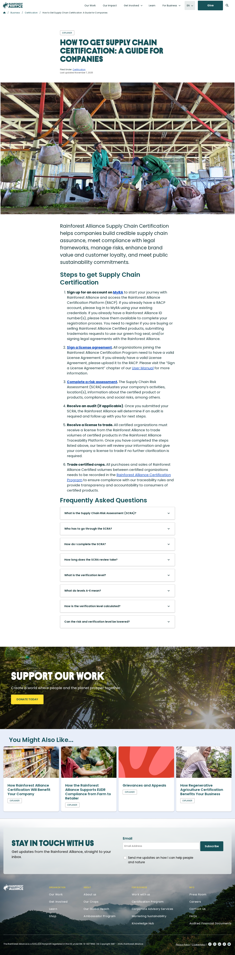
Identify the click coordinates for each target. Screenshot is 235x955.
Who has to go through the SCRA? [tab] (88, 529)
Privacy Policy (183, 944)
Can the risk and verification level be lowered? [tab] (97, 622)
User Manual (143, 368)
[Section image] (31, 776)
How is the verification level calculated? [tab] (92, 606)
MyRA (118, 292)
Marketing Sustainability (149, 916)
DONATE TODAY (27, 699)
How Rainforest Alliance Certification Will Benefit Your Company (29, 789)
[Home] (13, 5)
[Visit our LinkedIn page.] (219, 944)
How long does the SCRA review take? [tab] (91, 560)
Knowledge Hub (143, 923)
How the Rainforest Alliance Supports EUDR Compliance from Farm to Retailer (88, 792)
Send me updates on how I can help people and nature (160, 860)
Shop (52, 916)
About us (90, 894)
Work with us (141, 894)
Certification (31, 12)
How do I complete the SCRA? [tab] (85, 544)
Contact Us (197, 909)
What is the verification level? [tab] (85, 575)
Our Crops (91, 902)
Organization (57, 887)
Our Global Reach (96, 909)
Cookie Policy (199, 944)
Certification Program (148, 902)
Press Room (197, 894)
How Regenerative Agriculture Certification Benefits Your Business (201, 789)
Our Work (90, 5)
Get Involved (131, 5)
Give (210, 5)
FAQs (193, 916)
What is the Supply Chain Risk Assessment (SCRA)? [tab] (100, 513)
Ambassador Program (100, 916)
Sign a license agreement (89, 347)
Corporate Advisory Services (152, 909)
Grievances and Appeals (144, 785)
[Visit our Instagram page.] (214, 944)
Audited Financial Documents (210, 923)
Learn (152, 5)
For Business (170, 5)
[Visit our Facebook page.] (210, 944)
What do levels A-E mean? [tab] (82, 591)
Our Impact (110, 5)
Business (15, 12)
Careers (195, 902)
